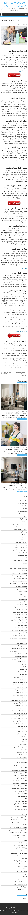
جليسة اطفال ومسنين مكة (21, 589)
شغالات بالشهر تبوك (22, 726)
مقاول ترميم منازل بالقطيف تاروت (19, 853)
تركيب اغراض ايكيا (23, 519)
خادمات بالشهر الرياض (22, 609)
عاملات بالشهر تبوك (22, 793)
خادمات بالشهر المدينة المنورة (20, 612)
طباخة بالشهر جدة (23, 744)
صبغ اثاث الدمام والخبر (22, 734)
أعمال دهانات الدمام (22, 503)
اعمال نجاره (24, 508)
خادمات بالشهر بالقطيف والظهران (19, 620)
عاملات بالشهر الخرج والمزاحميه (19, 773)
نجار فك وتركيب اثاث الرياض (20, 881)
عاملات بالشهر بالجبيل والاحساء (20, 783)
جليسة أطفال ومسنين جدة (21, 570)
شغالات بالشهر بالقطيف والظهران (19, 718)
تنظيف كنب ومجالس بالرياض (20, 560)
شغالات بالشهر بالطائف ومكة (20, 713)
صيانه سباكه (24, 739)
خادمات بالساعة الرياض (21, 604)
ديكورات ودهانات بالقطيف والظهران (18, 651)
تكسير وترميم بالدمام (22, 555)
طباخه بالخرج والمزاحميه (21, 757)
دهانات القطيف (23, 640)
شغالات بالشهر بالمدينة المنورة (20, 721)
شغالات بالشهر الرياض (22, 708)
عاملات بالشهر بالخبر (23, 367)
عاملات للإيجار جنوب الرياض (20, 801)
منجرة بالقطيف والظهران (21, 868)
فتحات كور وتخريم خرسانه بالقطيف (19, 819)
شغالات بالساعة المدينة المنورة (20, 682)
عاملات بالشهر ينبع (23, 798)
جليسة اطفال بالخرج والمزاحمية (19, 573)
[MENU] (1, 14)
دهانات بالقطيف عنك (22, 643)
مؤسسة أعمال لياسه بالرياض (20, 845)
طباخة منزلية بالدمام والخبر (20, 747)
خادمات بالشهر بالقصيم (21, 617)
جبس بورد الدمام (23, 565)
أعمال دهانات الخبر (22, 500)
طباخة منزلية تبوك (23, 754)
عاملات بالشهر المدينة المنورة (20, 780)
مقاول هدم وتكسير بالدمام (21, 855)
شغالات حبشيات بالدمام (21, 331)
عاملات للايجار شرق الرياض (20, 806)
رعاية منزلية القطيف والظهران (20, 653)
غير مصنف (24, 814)
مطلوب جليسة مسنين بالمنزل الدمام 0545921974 (21, 373)
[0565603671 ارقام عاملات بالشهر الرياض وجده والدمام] (26, 14)
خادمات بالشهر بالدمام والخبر (20, 614)
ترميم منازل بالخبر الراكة (21, 542)
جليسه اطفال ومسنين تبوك (21, 594)
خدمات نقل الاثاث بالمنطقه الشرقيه (19, 635)
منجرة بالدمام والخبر (22, 866)
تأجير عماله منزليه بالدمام (8, 365)
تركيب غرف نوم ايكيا (22, 537)
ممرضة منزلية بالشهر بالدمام (20, 861)
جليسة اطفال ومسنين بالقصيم (20, 581)
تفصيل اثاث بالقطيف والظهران (20, 550)
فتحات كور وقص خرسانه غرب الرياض (18, 832)
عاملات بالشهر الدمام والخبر (21, 365)
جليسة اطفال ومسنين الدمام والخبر (19, 576)
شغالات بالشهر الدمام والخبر (20, 705)
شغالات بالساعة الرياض (21, 679)
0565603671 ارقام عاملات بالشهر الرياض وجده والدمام (14, 4)
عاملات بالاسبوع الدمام (22, 268)
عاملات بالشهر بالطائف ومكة (20, 785)
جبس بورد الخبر (23, 563)
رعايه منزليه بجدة (23, 664)
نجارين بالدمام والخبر (22, 887)
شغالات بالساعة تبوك (22, 687)
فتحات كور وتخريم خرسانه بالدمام (19, 817)
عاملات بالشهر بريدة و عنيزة (20, 791)
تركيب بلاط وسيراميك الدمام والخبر (19, 524)
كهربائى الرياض (23, 840)
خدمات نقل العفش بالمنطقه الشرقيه (18, 638)
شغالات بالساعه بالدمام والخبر (20, 695)
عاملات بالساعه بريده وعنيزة (20, 767)
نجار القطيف (24, 876)
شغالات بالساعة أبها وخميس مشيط (19, 677)
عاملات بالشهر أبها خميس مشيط (19, 770)
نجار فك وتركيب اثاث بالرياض (20, 884)
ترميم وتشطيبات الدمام (21, 544)
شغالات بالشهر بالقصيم (21, 716)
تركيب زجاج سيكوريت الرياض (20, 526)
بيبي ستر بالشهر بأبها (22, 511)
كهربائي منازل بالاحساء (22, 842)
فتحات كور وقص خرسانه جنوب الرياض (18, 824)
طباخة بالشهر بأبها (23, 741)
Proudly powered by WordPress (8, 910)
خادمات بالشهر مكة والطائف (20, 627)
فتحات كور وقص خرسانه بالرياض (19, 822)
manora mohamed (14, 24)
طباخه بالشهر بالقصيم (22, 760)
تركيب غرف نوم (23, 534)
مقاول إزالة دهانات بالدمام (21, 850)
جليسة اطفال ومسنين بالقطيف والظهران (17, 583)
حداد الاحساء (24, 596)
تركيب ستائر (24, 532)
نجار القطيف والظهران (22, 879)
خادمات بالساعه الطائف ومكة (20, 607)
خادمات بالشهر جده (22, 625)
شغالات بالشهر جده (22, 728)
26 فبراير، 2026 (23, 411)
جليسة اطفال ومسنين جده (21, 586)
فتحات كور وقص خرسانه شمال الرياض (18, 830)
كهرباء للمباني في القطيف (21, 837)
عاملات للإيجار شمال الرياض (20, 804)
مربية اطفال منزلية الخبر (21, 848)
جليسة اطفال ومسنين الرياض (20, 578)
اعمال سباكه (24, 506)
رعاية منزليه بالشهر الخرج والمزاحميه (18, 659)
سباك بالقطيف (23, 669)
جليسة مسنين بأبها (23, 591)
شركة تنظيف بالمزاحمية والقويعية (19, 671)
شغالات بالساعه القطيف (21, 692)
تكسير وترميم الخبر (22, 552)
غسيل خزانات (24, 811)
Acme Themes (15, 912)
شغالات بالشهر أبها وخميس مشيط (19, 700)
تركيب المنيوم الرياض (22, 521)
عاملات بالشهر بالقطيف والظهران (19, 788)
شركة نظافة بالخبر (23, 674)
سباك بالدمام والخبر (22, 666)
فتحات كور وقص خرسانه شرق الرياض (18, 827)
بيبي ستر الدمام (23, 163)
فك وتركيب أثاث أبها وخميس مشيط (19, 835)
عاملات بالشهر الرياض (22, 778)
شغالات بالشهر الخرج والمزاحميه (19, 703)
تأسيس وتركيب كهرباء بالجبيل (20, 513)
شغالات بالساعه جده (22, 697)
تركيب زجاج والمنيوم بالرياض (20, 529)
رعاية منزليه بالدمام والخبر (21, 656)
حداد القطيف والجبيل (22, 601)
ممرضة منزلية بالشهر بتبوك (20, 863)
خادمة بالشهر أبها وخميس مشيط (19, 630)
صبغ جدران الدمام (23, 736)
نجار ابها (25, 874)
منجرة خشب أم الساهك (21, 871)
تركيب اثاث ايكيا (23, 516)
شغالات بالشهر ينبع (22, 731)
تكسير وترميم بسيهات (22, 557)
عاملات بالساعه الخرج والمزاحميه (19, 765)
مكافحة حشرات (23, 858)
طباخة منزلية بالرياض (22, 749)
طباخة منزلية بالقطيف (22, 752)
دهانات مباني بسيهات (22, 646)
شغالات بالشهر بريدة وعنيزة (20, 723)
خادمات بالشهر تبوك (22, 622)
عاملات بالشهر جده (22, 796)
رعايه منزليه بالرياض (22, 661)
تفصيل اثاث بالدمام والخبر (21, 547)
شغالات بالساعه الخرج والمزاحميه (19, 690)
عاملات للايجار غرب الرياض (21, 809)
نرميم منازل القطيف (22, 889)
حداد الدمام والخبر (23, 599)
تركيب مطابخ (24, 539)
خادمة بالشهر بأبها (23, 633)
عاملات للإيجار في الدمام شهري (13, 367)
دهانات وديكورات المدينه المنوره (19, 648)
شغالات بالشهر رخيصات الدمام (20, 71)
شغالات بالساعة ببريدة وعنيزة (20, 684)
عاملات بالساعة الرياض (21, 762)
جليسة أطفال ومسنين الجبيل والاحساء (18, 568)
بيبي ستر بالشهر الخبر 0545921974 (6, 372)
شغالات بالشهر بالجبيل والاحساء (19, 710)
